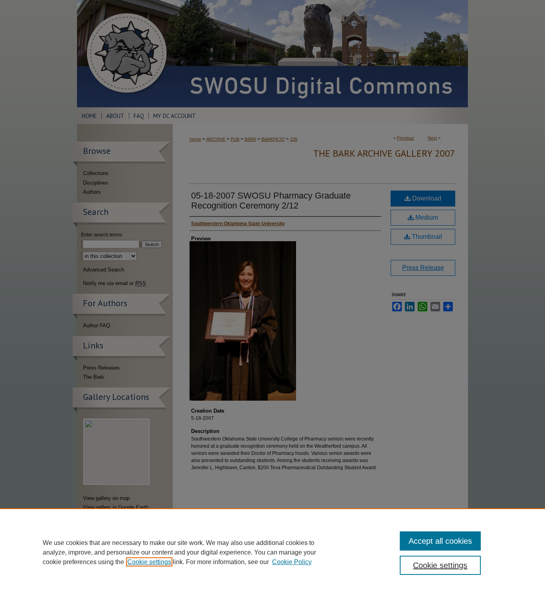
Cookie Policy (292, 562)
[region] (272, 552)
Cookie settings (149, 562)
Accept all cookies (440, 541)
